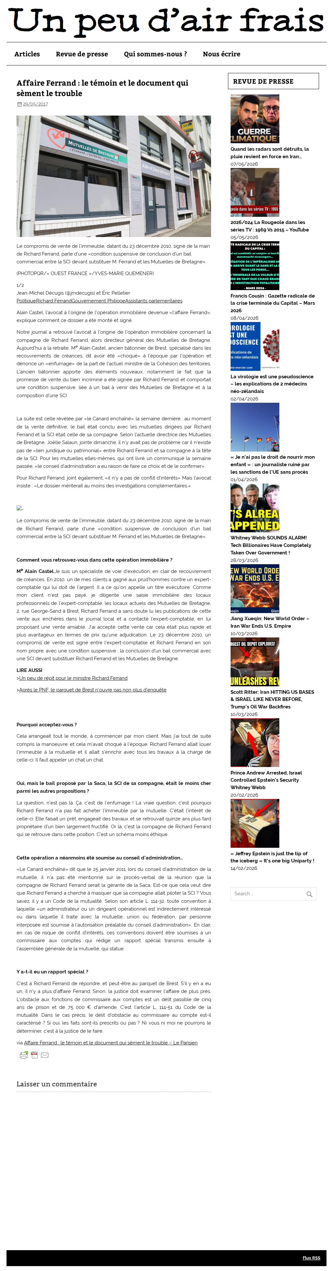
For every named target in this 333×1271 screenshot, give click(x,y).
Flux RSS (311, 1257)
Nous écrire (221, 53)
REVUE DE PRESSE (263, 81)
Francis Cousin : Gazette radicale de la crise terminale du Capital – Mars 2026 (273, 303)
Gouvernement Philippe (98, 301)
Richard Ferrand (54, 301)
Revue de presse (82, 53)
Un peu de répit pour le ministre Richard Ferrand (73, 678)
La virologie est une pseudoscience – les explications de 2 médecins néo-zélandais (272, 384)
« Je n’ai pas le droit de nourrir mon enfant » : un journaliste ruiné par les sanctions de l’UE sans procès (273, 464)
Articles (27, 53)
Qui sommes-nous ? (155, 53)
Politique (26, 301)
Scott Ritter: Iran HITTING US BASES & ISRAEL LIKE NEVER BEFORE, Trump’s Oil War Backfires (272, 699)
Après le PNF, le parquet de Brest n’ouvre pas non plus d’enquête (92, 690)
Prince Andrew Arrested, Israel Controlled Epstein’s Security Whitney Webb (266, 780)
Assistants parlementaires (153, 301)
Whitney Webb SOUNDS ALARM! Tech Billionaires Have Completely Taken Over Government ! (271, 545)
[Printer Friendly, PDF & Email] (34, 1054)
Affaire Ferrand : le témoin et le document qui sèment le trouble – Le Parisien (111, 1043)
